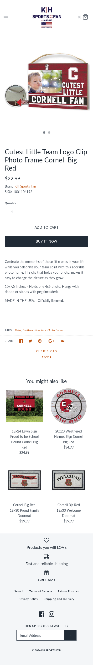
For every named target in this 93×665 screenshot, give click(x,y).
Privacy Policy (28, 599)
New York (40, 330)
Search (19, 591)
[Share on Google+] (51, 341)
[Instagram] (51, 614)
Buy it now (46, 241)
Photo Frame (55, 330)
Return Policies (68, 591)
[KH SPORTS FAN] (47, 17)
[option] (46, 81)
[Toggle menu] (6, 17)
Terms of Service (40, 591)
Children (28, 330)
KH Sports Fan (25, 186)
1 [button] (43, 133)
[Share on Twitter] (30, 341)
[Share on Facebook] (21, 341)
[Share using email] (63, 341)
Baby (18, 330)
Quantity (10, 203)
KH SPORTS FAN (51, 650)
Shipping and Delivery (59, 599)
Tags (8, 330)
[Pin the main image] (39, 341)
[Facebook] (41, 614)
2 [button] (48, 133)
